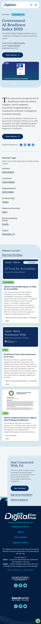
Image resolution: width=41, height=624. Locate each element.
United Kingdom (8, 182)
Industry (5, 202)
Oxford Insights (19, 43)
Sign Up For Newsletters (21, 495)
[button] (35, 5)
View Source (11, 55)
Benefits (5, 224)
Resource (6, 14)
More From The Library (12, 255)
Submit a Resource (19, 500)
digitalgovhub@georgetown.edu (20, 522)
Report (4, 212)
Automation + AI (18, 14)
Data (5, 350)
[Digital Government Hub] (10, 4)
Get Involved (19, 488)
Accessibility (8, 282)
